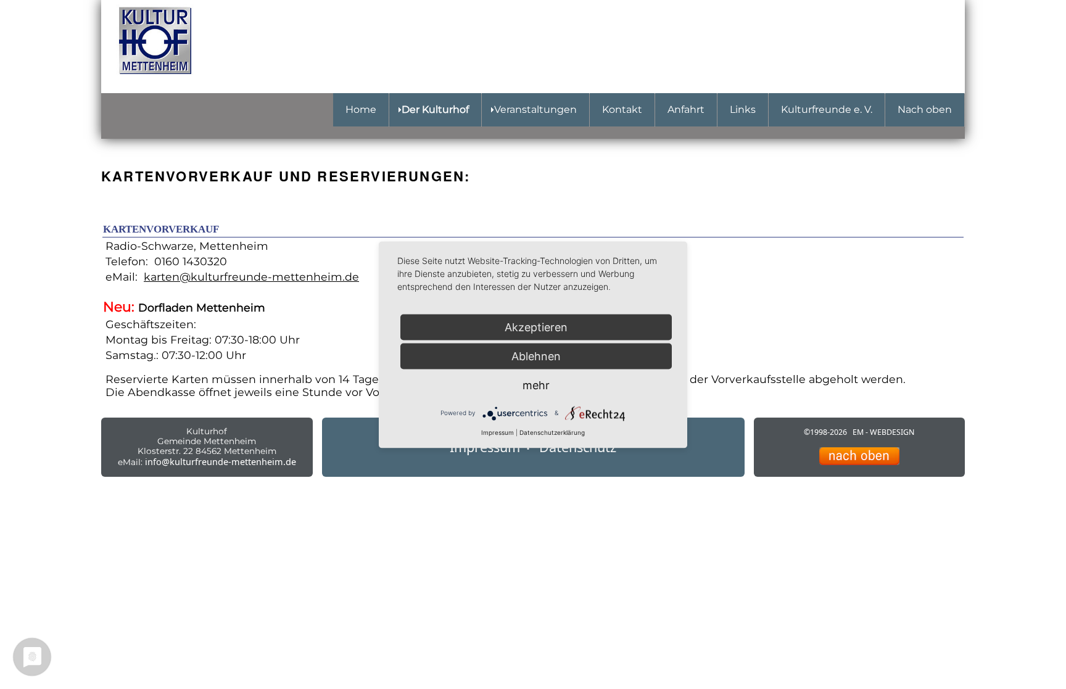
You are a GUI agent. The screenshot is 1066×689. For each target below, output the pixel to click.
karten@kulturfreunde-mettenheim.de (251, 276)
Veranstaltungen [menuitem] (535, 109)
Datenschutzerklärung (552, 431)
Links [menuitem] (743, 109)
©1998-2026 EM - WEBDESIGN (859, 432)
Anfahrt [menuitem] (685, 109)
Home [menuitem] (360, 109)
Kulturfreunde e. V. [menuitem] (826, 109)
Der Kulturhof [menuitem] (435, 109)
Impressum (497, 431)
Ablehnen (536, 355)
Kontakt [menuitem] (622, 109)
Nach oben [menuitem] (925, 109)
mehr (536, 384)
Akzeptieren (536, 326)
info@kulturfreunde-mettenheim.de (220, 462)
